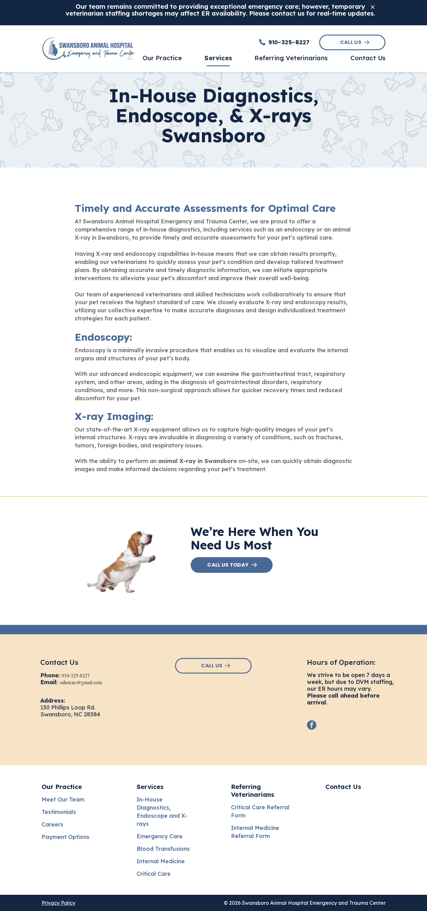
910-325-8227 (76, 675)
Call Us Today (228, 564)
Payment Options (65, 836)
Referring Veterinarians (252, 790)
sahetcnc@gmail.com (81, 682)
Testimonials (59, 812)
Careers (52, 824)
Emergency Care (160, 836)
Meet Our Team (63, 799)
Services (150, 787)
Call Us (350, 42)
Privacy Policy (58, 903)
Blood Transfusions (163, 848)
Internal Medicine (161, 861)
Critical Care (154, 873)
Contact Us (343, 787)
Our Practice (62, 787)
